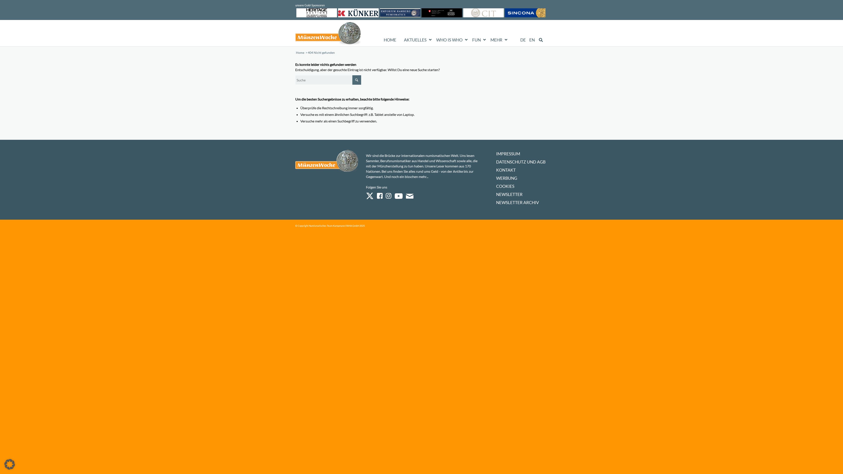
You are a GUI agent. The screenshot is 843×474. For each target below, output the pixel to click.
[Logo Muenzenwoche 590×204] (328, 34)
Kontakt (506, 169)
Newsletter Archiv (517, 202)
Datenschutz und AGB (521, 161)
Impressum (508, 153)
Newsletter (509, 194)
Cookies (505, 186)
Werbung (506, 178)
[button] (9, 464)
